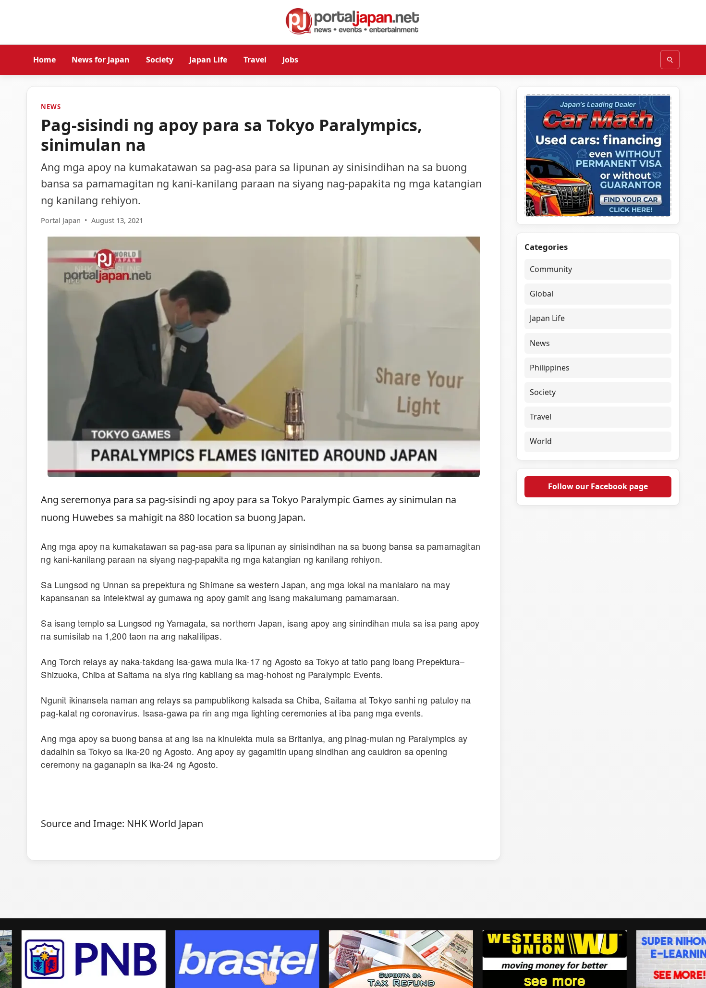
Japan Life (208, 59)
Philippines (550, 367)
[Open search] (670, 59)
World (541, 441)
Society (159, 59)
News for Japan (101, 59)
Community (551, 269)
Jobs (290, 59)
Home (44, 59)
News (51, 106)
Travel (255, 59)
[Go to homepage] (353, 21)
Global (541, 293)
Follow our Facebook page (598, 486)
